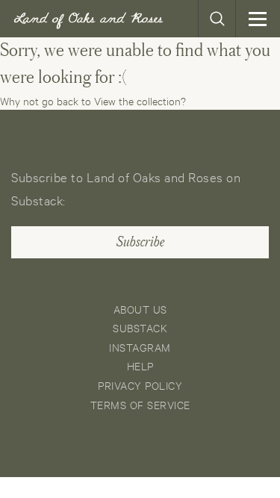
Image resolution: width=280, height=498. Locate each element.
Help (140, 365)
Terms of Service (140, 404)
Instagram (140, 347)
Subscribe (140, 241)
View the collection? (140, 100)
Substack (140, 327)
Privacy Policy (140, 385)
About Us (140, 309)
